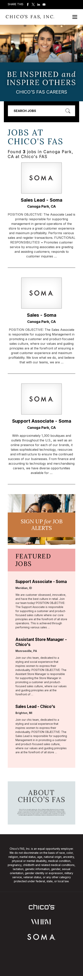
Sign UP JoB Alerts (42, 524)
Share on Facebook (28, 4)
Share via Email (44, 4)
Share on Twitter (33, 4)
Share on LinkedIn (38, 4)
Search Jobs (25, 111)
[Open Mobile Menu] (74, 17)
